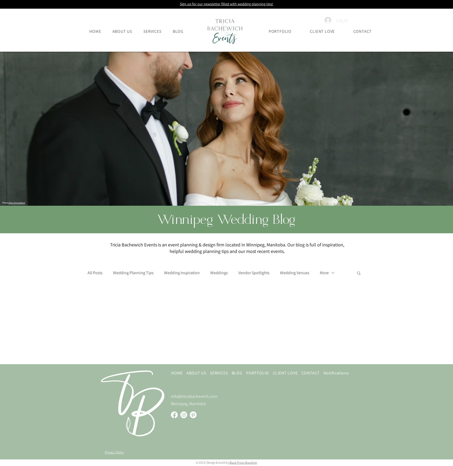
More (324, 273)
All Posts (95, 273)
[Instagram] (183, 414)
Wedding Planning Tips (133, 273)
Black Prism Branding (243, 462)
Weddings (219, 273)
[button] (358, 273)
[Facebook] (174, 414)
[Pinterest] (193, 414)
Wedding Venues (294, 273)
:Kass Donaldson (16, 202)
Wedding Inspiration (182, 273)
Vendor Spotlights (253, 273)
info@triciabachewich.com (194, 396)
